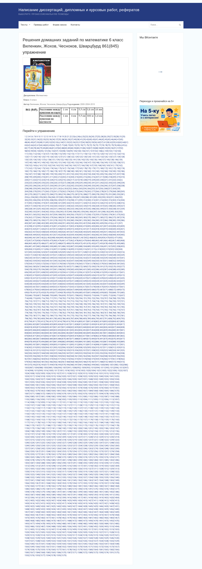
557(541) (121, 258)
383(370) (87, 217)
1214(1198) (40, 434)
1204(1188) (30, 431)
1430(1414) (30, 503)
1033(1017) (30, 376)
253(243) (79, 186)
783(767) (104, 313)
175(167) (62, 168)
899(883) (70, 342)
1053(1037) (51, 382)
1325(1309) (72, 469)
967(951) (29, 359)
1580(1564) (93, 550)
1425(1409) (72, 500)
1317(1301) (83, 466)
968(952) (37, 359)
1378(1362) (51, 486)
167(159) (93, 165)
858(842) (29, 333)
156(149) (104, 162)
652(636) (112, 281)
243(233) (112, 183)
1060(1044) (30, 385)
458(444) (112, 235)
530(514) (104, 252)
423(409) (121, 226)
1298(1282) (72, 460)
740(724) (45, 304)
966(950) (121, 356)
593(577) (121, 266)
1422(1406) (40, 500)
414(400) (45, 226)
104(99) (69, 151)
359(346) (85, 212)
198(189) (45, 174)
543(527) (104, 255)
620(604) (45, 275)
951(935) (96, 353)
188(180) (70, 171)
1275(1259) (30, 454)
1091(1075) (72, 394)
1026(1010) (51, 373)
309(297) (62, 200)
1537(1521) (114, 535)
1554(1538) (104, 541)
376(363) (29, 217)
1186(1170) (30, 425)
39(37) (71, 139)
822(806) (29, 324)
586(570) (62, 266)
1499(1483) (93, 524)
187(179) (62, 171)
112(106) (37, 154)
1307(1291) (72, 463)
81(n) (124, 145)
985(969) (79, 362)
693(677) (54, 292)
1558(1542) (51, 544)
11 (42, 136)
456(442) (96, 235)
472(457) (29, 240)
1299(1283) (83, 460)
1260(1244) (61, 448)
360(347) (93, 212)
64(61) (125, 142)
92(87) (89, 148)
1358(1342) (40, 480)
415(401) (54, 226)
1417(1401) (83, 498)
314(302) (104, 200)
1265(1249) (114, 448)
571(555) (37, 264)
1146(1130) (83, 411)
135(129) (29, 160)
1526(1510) (93, 532)
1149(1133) (114, 411)
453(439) (70, 235)
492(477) (96, 243)
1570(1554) (83, 547)
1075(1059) (93, 388)
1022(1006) (112, 370)
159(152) (29, 165)
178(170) (87, 168)
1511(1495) (30, 529)
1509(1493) (104, 526)
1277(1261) (40, 454)
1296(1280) (51, 460)
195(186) (121, 171)
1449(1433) (40, 509)
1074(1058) (83, 388)
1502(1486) (30, 526)
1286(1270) (40, 457)
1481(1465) (93, 518)
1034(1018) (40, 376)
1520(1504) (30, 532)
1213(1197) (30, 434)
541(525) (87, 255)
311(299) (79, 200)
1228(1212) (93, 437)
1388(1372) (61, 489)
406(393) (79, 223)
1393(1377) (114, 489)
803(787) (70, 318)
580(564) (112, 264)
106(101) (86, 151)
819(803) (104, 321)
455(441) (87, 235)
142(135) (85, 160)
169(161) (110, 165)
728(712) (45, 301)
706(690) (62, 295)
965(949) (112, 356)
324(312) (87, 203)
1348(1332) (30, 477)
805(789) (87, 318)
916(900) (112, 344)
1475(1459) (30, 518)
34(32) (40, 139)
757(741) (87, 307)
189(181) (79, 171)
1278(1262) (51, 454)
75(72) (89, 145)
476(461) (62, 240)
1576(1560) (51, 550)
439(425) (54, 232)
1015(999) (38, 370)
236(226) (54, 183)
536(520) (45, 255)
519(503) (110, 249)
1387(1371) (51, 489)
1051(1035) (30, 382)
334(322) (70, 206)
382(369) (79, 217)
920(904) (45, 347)
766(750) (62, 310)
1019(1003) (80, 370)
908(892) (45, 344)
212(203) (62, 177)
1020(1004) (91, 370)
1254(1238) (83, 446)
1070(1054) (40, 388)
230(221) (104, 180)
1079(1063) (40, 391)
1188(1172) (51, 425)
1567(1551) (51, 547)
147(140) (29, 162)
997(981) (79, 365)
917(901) (121, 344)
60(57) (100, 142)
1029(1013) (83, 373)
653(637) (121, 281)
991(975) (29, 365)
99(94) (34, 151)
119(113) (96, 154)
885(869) (54, 339)
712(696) (112, 295)
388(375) (29, 220)
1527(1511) (104, 532)
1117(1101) (61, 402)
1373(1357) (104, 483)
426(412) (45, 229)
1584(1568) (40, 552)
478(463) (79, 240)
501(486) (62, 246)
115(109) (62, 154)
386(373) (112, 217)
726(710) (29, 301)
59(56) (94, 142)
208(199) (29, 177)
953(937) (112, 353)
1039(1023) (93, 376)
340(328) (29, 209)
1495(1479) (51, 524)
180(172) (104, 168)
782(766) (96, 313)
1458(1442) (40, 512)
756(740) (79, 307)
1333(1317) (61, 472)
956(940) (37, 356)
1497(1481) (72, 524)
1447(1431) (114, 506)
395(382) (87, 220)
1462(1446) (83, 512)
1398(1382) (72, 492)
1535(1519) (93, 535)
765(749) (54, 310)
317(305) (29, 203)
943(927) (37, 353)
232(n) (120, 180)
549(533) (54, 258)
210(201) (45, 177)
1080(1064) (51, 391)
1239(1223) (114, 440)
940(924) (112, 350)
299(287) (77, 197)
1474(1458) (114, 515)
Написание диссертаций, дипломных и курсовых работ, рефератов (79, 10)
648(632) (79, 281)
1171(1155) (61, 420)
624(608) (79, 275)
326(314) (104, 203)
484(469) (29, 243)
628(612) (112, 275)
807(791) (104, 318)
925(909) (87, 347)
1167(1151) (114, 417)
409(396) (104, 223)
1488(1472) (72, 521)
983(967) (62, 362)
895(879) (37, 342)
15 (52, 136)
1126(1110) (61, 405)
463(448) (52, 238)
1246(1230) (93, 443)
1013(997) (123, 368)
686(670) (96, 290)
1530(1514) (40, 535)
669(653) (54, 287)
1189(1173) (61, 425)
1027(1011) (61, 373)
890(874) (96, 339)
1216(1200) (61, 434)
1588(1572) (83, 552)
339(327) (121, 206)
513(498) (62, 249)
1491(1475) (104, 521)
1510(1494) (114, 526)
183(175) (29, 171)
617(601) (121, 272)
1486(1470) (51, 521)
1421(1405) (30, 500)
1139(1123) (104, 408)
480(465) (96, 240)
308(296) (54, 200)
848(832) (45, 330)
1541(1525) (61, 538)
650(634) (96, 281)
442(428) (79, 232)
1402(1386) (114, 492)
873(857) (54, 336)
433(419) (104, 229)
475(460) (54, 240)
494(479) (112, 243)
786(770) (29, 316)
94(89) (102, 148)
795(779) (104, 316)
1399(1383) (83, 492)
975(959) (96, 359)
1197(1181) (51, 428)
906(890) (29, 344)
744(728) (79, 304)
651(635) (104, 281)
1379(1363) (61, 486)
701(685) (121, 292)
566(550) (96, 261)
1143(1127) (51, 411)
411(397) (119, 223)
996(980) (70, 365)
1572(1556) (104, 547)
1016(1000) (49, 370)
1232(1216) (40, 440)
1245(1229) (83, 443)
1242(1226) (51, 443)
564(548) (79, 261)
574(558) (62, 264)
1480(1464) (83, 518)
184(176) (37, 171)
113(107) (45, 154)
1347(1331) (114, 474)
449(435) (37, 235)
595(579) (37, 269)
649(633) (87, 281)
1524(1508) (72, 532)
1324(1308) (61, 469)
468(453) (93, 238)
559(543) (37, 261)
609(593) (54, 272)
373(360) (104, 214)
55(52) (70, 142)
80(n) (119, 145)
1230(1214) (114, 437)
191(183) (96, 171)
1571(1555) (93, 547)
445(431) (104, 232)
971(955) (62, 359)
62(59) (113, 142)
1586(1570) (61, 552)
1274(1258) (114, 451)
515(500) (79, 249)
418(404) (79, 226)
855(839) (104, 330)
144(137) (102, 160)
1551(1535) (72, 541)
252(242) (70, 186)
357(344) (68, 212)
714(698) (29, 298)
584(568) (45, 266)
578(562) (96, 264)
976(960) (104, 359)
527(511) (79, 252)
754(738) (62, 307)
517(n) (94, 249)
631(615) (37, 278)
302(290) (102, 197)
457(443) (104, 235)
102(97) (55, 151)
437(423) (37, 232)
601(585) (87, 269)
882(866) (29, 339)
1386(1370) (40, 489)
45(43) (108, 139)
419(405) (87, 226)
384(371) (96, 217)
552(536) (79, 258)
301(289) (93, 197)
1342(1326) (61, 474)
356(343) (60, 212)
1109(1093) (72, 399)
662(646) (96, 284)
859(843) (37, 333)
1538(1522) (30, 538)
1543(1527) (83, 538)
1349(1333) (40, 477)
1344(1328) (83, 474)
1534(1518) (83, 535)
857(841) (121, 330)
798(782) (29, 318)
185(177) (45, 171)
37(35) (58, 139)
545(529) (121, 255)
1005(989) (48, 368)
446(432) (112, 232)
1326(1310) (83, 469)
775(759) (37, 313)
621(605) (54, 275)
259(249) (37, 188)
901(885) (87, 342)
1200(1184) (83, 428)
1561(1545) (83, 544)
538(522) (62, 255)
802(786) (62, 318)
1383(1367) (104, 486)
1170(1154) (51, 420)
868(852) (112, 333)
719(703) (70, 298)
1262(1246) (83, 448)
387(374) (121, 217)
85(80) (46, 148)
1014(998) (29, 370)
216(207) (96, 177)
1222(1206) (30, 437)
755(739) (70, 307)
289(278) (96, 194)
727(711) (37, 301)
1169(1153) (40, 420)
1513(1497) (51, 529)
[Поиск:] (166, 25)
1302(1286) (114, 460)
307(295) (45, 200)
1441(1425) (51, 506)
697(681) (87, 292)
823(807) (37, 324)
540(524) (79, 255)
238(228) (70, 183)
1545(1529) (104, 538)
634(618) (62, 278)
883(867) (37, 339)
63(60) (119, 142)
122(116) (121, 154)
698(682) (96, 292)
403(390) (54, 223)
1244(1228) (72, 443)
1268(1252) (51, 451)
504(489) (87, 246)
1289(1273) (72, 457)
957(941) (45, 356)
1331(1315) (40, 472)
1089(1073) (51, 394)
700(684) (112, 292)
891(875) (104, 339)
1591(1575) (114, 552)
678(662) (29, 290)
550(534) (62, 258)
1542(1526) (72, 538)
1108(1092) (61, 399)
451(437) (54, 235)
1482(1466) (104, 518)
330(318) (37, 206)
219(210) (121, 177)
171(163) (29, 168)
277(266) (96, 191)
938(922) (96, 350)
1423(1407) (51, 500)
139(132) (60, 160)
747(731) (104, 304)
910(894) (62, 344)
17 (57, 136)
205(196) (104, 174)
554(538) (96, 258)
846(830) (37, 330)
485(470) (37, 243)
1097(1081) (40, 396)
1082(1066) (72, 391)
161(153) (43, 165)
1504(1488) (51, 526)
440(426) (62, 232)
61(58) (107, 142)
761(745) (121, 307)
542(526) (96, 255)
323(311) (79, 203)
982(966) (54, 362)
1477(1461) (51, 518)
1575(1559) (40, 550)
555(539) (104, 258)
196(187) (29, 174)
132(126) (104, 157)
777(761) (54, 313)
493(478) (104, 243)
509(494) (29, 249)
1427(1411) (93, 500)
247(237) (45, 186)
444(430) (96, 232)
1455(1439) (104, 509)
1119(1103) (83, 402)
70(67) (58, 145)
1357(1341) (30, 480)
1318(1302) (93, 466)
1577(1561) (61, 550)
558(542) (29, 261)
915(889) (104, 344)
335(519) (87, 206)
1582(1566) (114, 550)
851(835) (70, 330)
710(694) (96, 295)
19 (63, 136)
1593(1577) (40, 555)
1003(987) (29, 368)
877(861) (87, 336)
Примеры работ (41, 25)
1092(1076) (83, 394)
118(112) (87, 154)
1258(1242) (40, 448)
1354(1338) (93, 477)
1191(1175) (83, 425)
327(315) (112, 203)
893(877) (121, 339)
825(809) (54, 324)
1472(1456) (93, 515)
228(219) (87, 180)
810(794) (29, 321)
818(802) (96, 321)
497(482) (37, 246)
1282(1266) (93, 454)
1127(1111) (72, 405)
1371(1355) (83, 483)
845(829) (29, 330)
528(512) (87, 252)
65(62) (27, 145)
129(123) (79, 157)
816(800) (79, 321)
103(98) (62, 151)
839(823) (79, 327)
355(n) (53, 212)
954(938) (121, 353)
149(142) (45, 162)
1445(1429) (93, 506)
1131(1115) (114, 405)
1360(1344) (61, 480)
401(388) (37, 223)
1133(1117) (40, 408)
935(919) (70, 350)
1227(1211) (83, 437)
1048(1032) (93, 379)
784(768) (112, 313)
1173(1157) (83, 420)
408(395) (96, 223)
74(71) (83, 145)
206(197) (112, 174)
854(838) (96, 330)
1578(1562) (72, 550)
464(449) (60, 238)
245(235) (29, 186)
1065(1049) (83, 385)
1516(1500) (83, 529)
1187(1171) (40, 425)
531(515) (112, 252)
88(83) (64, 148)
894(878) (29, 342)
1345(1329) (93, 474)
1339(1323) (30, 474)
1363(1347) (93, 480)
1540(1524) (51, 538)
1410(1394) (104, 495)
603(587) (104, 269)
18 (60, 136)
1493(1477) (30, 524)
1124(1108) (40, 405)
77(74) (102, 145)
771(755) (104, 310)
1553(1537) (93, 541)
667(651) (37, 287)
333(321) (62, 206)
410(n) (111, 223)
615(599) (104, 272)
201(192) (70, 174)
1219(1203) (93, 434)
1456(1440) (114, 509)
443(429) (87, 232)
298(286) (68, 197)
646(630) (62, 281)
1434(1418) (72, 503)
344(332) (62, 209)
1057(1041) (93, 382)
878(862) (96, 336)
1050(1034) (114, 379)
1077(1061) (114, 388)
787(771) (37, 316)
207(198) (121, 174)
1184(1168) (104, 422)
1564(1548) (114, 544)
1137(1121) (83, 408)
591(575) (104, 266)
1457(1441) (30, 512)
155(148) (96, 162)
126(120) (54, 157)
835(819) (37, 327)
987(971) (96, 362)
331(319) (45, 206)
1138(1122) (93, 408)
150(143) (54, 162)
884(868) (45, 339)
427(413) (54, 229)
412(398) (29, 226)
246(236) (37, 186)
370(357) (79, 214)
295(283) (43, 197)
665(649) (121, 284)
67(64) (40, 145)
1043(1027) (40, 379)
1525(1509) (83, 532)
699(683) (104, 292)
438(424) (45, 232)
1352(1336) (72, 477)
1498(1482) (83, 524)
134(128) (121, 157)
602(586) (96, 269)
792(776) (79, 316)
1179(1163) (51, 422)
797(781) (121, 316)
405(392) (70, 223)
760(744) (112, 307)
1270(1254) (72, 451)
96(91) (114, 148)
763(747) (37, 310)
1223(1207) (40, 437)
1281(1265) (83, 454)
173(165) (45, 168)
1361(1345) (72, 480)
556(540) (112, 258)
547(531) (37, 258)
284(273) (54, 194)
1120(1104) (93, 402)
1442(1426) (61, 506)
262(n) (61, 188)
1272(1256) (93, 451)
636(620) (79, 278)
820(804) (112, 321)
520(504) (119, 249)
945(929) (54, 353)
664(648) (112, 284)
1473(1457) (104, 515)
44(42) (102, 139)
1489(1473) (83, 521)
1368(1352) (51, 483)
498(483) (45, 246)
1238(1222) (104, 440)
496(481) (29, 246)
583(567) (37, 266)
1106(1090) (40, 399)
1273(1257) (104, 451)
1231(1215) (30, 440)
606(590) (29, 272)
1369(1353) (61, 483)
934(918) (62, 350)
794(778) (96, 316)
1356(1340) (114, 477)
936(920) (79, 350)
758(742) (96, 307)
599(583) (70, 269)
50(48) (40, 142)
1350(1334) (51, 477)
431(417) (87, 229)
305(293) (29, 200)
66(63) (34, 145)
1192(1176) (93, 425)
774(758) (29, 313)
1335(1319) (83, 472)
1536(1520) (104, 535)
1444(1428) (83, 506)
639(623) (104, 278)
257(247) (112, 186)
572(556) (45, 264)
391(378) (54, 220)
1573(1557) (114, 547)
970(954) (54, 359)
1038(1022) (83, 376)
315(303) (112, 200)
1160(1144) (40, 417)
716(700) (45, 298)
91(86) (83, 148)
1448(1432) (30, 509)
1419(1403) (104, 498)
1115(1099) (40, 402)
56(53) (76, 142)
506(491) (104, 246)
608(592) (45, 272)
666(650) (29, 287)
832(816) (112, 324)
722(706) (96, 298)
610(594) (62, 272)
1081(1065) (61, 391)
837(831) (62, 327)
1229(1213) (104, 437)
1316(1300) (72, 466)
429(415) (70, 229)
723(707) (104, 298)
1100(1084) (72, 396)
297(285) (60, 197)
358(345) (77, 212)
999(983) (96, 365)
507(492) (112, 246)
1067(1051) (104, 385)
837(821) (54, 327)
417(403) (70, 226)
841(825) (96, 327)
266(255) (91, 188)
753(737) (54, 307)
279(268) (112, 191)
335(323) (79, 206)
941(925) (121, 350)
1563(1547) (104, 544)
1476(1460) (40, 518)
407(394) (87, 223)
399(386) (121, 220)
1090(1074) (61, 394)
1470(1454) (72, 515)
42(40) (89, 139)
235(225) (45, 183)
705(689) (54, 295)
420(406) (96, 226)
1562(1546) (93, 544)
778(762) (62, 313)
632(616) (45, 278)
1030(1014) (93, 373)
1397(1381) (61, 492)
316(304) (121, 200)
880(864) (112, 336)
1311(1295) (114, 463)
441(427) (70, 232)
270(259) (37, 191)
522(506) (37, 252)
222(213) (37, 180)
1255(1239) (93, 446)
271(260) (45, 191)
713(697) (121, 295)
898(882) (62, 342)
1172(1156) (72, 420)
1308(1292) (83, 463)
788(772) (45, 316)
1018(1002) (70, 370)
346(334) (79, 209)
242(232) (104, 183)
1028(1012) (72, 373)
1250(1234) (40, 446)
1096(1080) (30, 396)
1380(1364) (72, 486)
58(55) (88, 142)
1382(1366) (93, 486)
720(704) (79, 298)
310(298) (70, 200)
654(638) (29, 284)
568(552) (112, 261)
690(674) (29, 292)
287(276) (79, 194)
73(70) (77, 145)
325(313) (96, 203)
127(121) (62, 157)
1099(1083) (61, 396)
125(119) (45, 157)
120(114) (104, 154)
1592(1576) (30, 555)
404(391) (62, 223)
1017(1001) (59, 370)
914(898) (96, 344)
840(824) (87, 327)
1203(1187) (114, 428)
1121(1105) (104, 402)
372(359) (96, 214)
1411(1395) (114, 495)
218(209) (112, 177)
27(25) (97, 136)
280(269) (121, 191)
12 (44, 136)
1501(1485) (114, 524)
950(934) (87, 353)
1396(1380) (51, 492)
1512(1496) (40, 529)
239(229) (79, 183)
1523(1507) (61, 532)
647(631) (70, 281)
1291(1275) (93, 457)
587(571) (70, 266)
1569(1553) (72, 547)
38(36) (64, 139)
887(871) (70, 339)
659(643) (70, 284)
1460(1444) (61, 512)
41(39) (83, 139)
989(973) (112, 362)
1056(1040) (83, 382)
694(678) (62, 292)
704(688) (45, 295)
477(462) (70, 240)
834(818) (29, 327)
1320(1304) (114, 466)
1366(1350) (30, 483)
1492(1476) (114, 521)
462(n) (44, 238)
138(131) (52, 160)
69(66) (52, 145)
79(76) (114, 145)
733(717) (87, 301)
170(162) (119, 165)
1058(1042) (104, 382)
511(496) (45, 249)
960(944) (70, 356)
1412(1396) (30, 498)
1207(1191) (61, 431)
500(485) (54, 246)
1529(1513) (30, 535)
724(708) (112, 298)
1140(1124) (114, 408)
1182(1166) (83, 422)
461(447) (37, 238)
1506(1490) (72, 526)
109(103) (109, 151)
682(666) (62, 290)
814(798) (62, 321)
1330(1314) (30, 472)
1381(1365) (83, 486)
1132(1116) (30, 408)
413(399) (37, 226)
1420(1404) (114, 498)
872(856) (45, 336)
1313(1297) (40, 466)
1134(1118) (51, 408)
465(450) (68, 238)
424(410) (29, 229)
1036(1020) (61, 376)
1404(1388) (40, 495)
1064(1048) (72, 385)
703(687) (37, 295)
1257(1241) (30, 448)
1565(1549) (30, 547)
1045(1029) (61, 379)
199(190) (54, 174)
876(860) (79, 336)
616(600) (112, 272)
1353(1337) (83, 477)
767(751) (70, 310)
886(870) (62, 339)
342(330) (45, 209)
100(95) (40, 151)
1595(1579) (61, 555)
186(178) (54, 171)
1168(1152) (30, 420)
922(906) (62, 347)
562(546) (62, 261)
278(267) (104, 191)
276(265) (87, 191)
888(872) (79, 339)
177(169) (79, 168)
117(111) (79, 154)
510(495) (37, 249)
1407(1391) (72, 495)
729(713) (54, 301)
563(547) (70, 261)
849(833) (54, 330)
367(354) (54, 214)
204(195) (96, 174)
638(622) (96, 278)
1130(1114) (104, 405)
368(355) (62, 214)
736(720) (112, 301)
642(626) (29, 281)
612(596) (79, 272)
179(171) (96, 168)
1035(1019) (51, 376)
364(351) (29, 214)
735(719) (104, 301)
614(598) (96, 272)
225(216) (62, 180)
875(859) (70, 336)
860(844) (45, 333)
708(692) (79, 295)
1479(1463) (72, 518)
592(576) (112, 266)
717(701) (54, 298)
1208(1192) (72, 431)
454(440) (79, 235)
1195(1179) (30, 428)
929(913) (121, 347)
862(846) (62, 333)
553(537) (87, 258)
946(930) (62, 353)
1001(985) (114, 365)
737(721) (121, 301)
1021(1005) (101, 370)
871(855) (37, 336)
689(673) (121, 290)
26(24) (91, 136)
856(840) (112, 330)
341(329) (37, 209)
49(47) (34, 142)
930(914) (29, 350)
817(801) (87, 321)
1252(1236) (61, 446)
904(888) (112, 342)
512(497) (54, 249)
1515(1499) (72, 529)
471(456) (119, 238)
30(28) (116, 136)
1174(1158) (93, 420)
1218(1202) (83, 434)
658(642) (62, 284)
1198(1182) (61, 428)
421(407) (104, 226)
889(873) (87, 339)
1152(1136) (51, 414)
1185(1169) (114, 422)
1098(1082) (51, 396)
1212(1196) (114, 431)
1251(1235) (51, 446)
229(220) (96, 180)
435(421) (121, 229)
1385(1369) (30, 489)
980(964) (37, 362)
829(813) (87, 324)
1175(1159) (104, 420)
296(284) (52, 197)
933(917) (54, 350)
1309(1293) (93, 463)
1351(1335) (61, 477)
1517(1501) (93, 529)
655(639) (37, 284)
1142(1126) (40, 411)
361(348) (102, 212)
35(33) (46, 139)
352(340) (29, 212)
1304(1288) (40, 463)
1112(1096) (104, 399)
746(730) (96, 304)
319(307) (45, 203)
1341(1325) (51, 474)
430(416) (79, 229)
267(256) (100, 188)
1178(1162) (40, 422)
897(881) (54, 342)
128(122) (70, 157)
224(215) (54, 180)
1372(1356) (93, 483)
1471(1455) (83, 515)
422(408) (112, 226)
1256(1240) (104, 446)
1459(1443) (51, 512)
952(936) (104, 353)
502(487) (70, 246)
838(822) (70, 327)
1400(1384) (93, 492)
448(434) (29, 235)
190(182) (87, 171)
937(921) (87, 350)
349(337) (104, 209)
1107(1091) (51, 399)
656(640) (45, 284)
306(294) (37, 200)
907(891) (37, 344)
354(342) (45, 212)
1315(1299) (61, 466)
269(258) (29, 191)
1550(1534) (61, 541)
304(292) (119, 197)
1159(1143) (30, 417)
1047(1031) (83, 379)
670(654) (62, 287)
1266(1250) (30, 451)
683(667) (70, 290)
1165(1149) (93, 417)
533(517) (29, 255)
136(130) (37, 160)
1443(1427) (72, 506)
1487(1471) (61, 521)
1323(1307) (51, 469)
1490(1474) (93, 521)
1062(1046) (51, 385)
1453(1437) (83, 509)
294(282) (35, 197)
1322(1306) (40, 469)
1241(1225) (40, 443)
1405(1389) (51, 495)
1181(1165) (72, 422)
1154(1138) (72, 414)
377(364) (37, 217)
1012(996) (114, 368)
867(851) (104, 333)
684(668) (79, 290)
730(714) (62, 301)
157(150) (112, 162)
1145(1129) (72, 411)
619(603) (37, 275)
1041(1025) (114, 376)
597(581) (54, 269)
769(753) (87, 310)
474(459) (45, 240)
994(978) (54, 365)
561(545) (54, 261)
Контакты (75, 25)
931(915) (37, 350)
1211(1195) (104, 431)
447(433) (121, 232)
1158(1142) (114, 414)
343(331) (54, 209)
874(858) (62, 336)
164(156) (68, 165)
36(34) (52, 139)
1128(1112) (83, 405)
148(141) (37, 162)
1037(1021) (72, 376)
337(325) (104, 206)
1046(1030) (72, 379)
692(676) (45, 292)
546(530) (29, 258)
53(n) (58, 142)
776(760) (45, 313)
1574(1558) (30, 550)
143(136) (93, 160)
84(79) (40, 148)
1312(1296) (30, 466)
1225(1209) (61, 437)
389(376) (37, 220)
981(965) (45, 362)
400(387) (29, 223)
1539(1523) (40, 538)
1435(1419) (83, 503)
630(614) (29, 278)
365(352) (37, 214)
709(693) (87, 295)
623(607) (70, 275)
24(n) (79, 136)
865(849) (87, 333)
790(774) (62, 316)
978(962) (121, 359)
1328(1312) (104, 469)
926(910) (96, 347)
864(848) (79, 333)
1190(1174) (72, 425)
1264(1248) (104, 448)
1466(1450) (30, 515)
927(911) (104, 347)
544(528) (112, 255)
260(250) (45, 188)
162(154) (52, 165)
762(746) (29, 310)
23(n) (74, 136)
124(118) (37, 157)
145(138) (110, 160)
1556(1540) (30, 544)
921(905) (54, 347)
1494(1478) (40, 524)
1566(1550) (40, 547)
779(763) (70, 313)
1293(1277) (114, 457)
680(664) (45, 290)
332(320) (54, 206)
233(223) (29, 183)
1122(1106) (114, 402)
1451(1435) (61, 509)
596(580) (45, 269)
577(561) (87, 264)
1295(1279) (40, 460)
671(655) (70, 287)
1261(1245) (72, 448)
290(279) (104, 194)
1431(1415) (40, 503)
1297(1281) (61, 460)
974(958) (87, 359)
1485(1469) (40, 521)
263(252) (68, 188)
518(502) (102, 249)
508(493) (121, 246)
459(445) (121, 235)
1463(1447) (93, 512)
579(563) (104, 264)
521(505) (29, 252)
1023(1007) (123, 370)
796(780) (112, 316)
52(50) (52, 142)
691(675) (37, 292)
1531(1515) (51, 535)
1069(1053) (30, 388)
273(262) (62, 191)
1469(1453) (61, 515)
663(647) (104, 284)
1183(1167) (93, 422)
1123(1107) (30, 405)
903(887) (104, 342)
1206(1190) (51, 431)
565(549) (87, 261)
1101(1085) (83, 396)
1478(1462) (61, 518)
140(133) (68, 160)
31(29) (122, 136)
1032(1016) (114, 373)
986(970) (87, 362)
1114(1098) (30, 402)
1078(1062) (30, 391)
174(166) (54, 168)
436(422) (29, 232)
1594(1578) (51, 555)
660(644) (79, 284)
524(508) (54, 252)
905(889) (121, 342)
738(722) (29, 304)
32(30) (27, 139)
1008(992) (76, 368)
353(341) (37, 212)
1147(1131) (93, 411)
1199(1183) (72, 428)
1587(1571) (72, 552)
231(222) (112, 180)
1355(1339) (104, 477)
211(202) (54, 177)
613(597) (87, 272)
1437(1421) (104, 503)
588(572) (79, 266)
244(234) (121, 183)
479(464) (87, 240)
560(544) (45, 261)
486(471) (45, 243)
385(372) (104, 217)
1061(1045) (40, 385)
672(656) (79, 287)
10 (39, 136)
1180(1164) (61, 422)
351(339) (121, 209)
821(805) (121, 321)
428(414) (62, 229)
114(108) (54, 154)
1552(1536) (83, 541)
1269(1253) (61, 451)
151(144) (62, 162)
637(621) (87, 278)
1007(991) (67, 368)
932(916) (45, 350)
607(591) (37, 272)
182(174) (121, 168)
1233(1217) (51, 440)
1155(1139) (83, 414)
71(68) (64, 145)
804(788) (79, 318)
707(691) (70, 295)
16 (55, 136)
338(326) (112, 206)
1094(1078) (104, 394)
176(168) (70, 168)
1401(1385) (104, 492)
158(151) (121, 162)
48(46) (27, 142)
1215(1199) (51, 434)
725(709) (121, 298)
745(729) (87, 304)
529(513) (96, 252)
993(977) (45, 365)
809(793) (121, 318)
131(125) (96, 157)
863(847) (70, 333)
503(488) (79, 246)
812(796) (45, 321)
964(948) (104, 356)
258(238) (121, 186)
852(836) (79, 330)
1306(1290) (61, 463)
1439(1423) (30, 506)
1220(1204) (104, 434)
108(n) (101, 151)
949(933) (79, 353)
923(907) (70, 347)
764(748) (45, 310)
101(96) (47, 151)
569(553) (121, 261)
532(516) (121, 252)
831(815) (104, 324)
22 (71, 136)
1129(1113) (93, 405)
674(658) (96, 287)
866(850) (96, 333)
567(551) (104, 261)
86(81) (52, 148)
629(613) (121, 275)
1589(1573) (93, 552)
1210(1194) (93, 431)
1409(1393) (93, 495)
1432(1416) (51, 503)
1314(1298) (51, 466)
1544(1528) (93, 538)
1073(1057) (72, 388)
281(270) (29, 194)
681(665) (54, 290)
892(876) (112, 339)
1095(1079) (114, 394)
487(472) (54, 243)
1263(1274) (93, 448)
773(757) (121, 310)
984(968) (70, 362)
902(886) (96, 342)
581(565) (121, 264)
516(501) (87, 249)
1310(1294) (104, 463)
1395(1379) (40, 492)
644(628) (45, 281)
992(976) (37, 365)
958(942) (54, 356)
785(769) (121, 313)
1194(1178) (114, 425)
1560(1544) (72, 544)
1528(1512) (114, 532)
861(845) (54, 333)
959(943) (62, 356)
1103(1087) (104, 396)
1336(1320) (93, 472)
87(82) (58, 148)
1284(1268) (114, 454)
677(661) (121, 287)
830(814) (96, 324)
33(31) (34, 139)
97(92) (120, 148)
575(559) (70, 264)
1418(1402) (93, 498)
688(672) (112, 290)
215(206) (87, 177)
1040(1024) (104, 376)
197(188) (37, 174)
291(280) (112, 194)
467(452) (85, 238)
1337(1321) (104, 472)
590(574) (96, 266)
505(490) (96, 246)
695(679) (70, 292)
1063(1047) (61, 385)
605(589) (121, 269)
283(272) (45, 194)
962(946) (87, 356)
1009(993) (86, 368)
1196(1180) (40, 428)
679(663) (37, 290)
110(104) (117, 151)
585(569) (54, 266)
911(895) (70, 344)
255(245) (96, 186)
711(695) (104, 295)
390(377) (45, 220)
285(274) (62, 194)
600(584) (79, 269)
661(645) (87, 284)
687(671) (104, 290)
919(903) (37, 347)
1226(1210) (72, 437)
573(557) (54, 264)
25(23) (85, 136)
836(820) (45, 327)
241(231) (96, 183)
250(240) (54, 186)
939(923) (104, 350)
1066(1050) (93, 385)
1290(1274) (83, 457)
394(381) (79, 220)
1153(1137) (61, 414)
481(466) (104, 240)
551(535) (70, 258)
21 (68, 136)
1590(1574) (104, 552)
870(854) (29, 336)
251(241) (62, 186)
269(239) (116, 188)
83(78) (34, 148)
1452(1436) (72, 509)
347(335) (87, 209)
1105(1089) (30, 399)
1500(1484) (104, 524)
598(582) (62, 269)
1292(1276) (104, 457)
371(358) (87, 214)
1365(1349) (114, 480)
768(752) (79, 310)
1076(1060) (104, 388)
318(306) (37, 203)
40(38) (77, 139)
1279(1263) (61, 454)
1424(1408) (61, 500)
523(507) (45, 252)
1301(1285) (104, 460)
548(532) (45, 258)
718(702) (62, 298)
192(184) (104, 171)
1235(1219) (72, 440)
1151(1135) (40, 414)
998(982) (87, 365)
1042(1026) (30, 379)
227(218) (79, 180)
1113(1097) (114, 399)
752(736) (45, 307)
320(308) (54, 203)
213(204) (70, 177)
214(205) (79, 177)
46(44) (114, 139)
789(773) (54, 316)
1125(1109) (51, 405)
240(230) (87, 183)
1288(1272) (61, 457)
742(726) (62, 304)
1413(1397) (40, 498)
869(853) (121, 333)
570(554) (29, 264)
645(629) (54, 281)
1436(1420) (93, 503)
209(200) (37, 177)
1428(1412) (104, 500)
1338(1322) (114, 472)
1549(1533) (51, 541)
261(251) (54, 188)
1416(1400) (72, 498)
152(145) (70, 162)
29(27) (110, 136)
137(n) (44, 160)
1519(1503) (114, 529)
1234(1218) (61, 440)
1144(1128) (61, 411)
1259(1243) (51, 448)
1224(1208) (51, 437)
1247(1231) (104, 443)
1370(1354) (72, 483)
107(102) (94, 151)
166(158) (85, 165)
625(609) (87, 275)
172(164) (37, 168)
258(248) (29, 188)
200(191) (62, 174)
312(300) (87, 200)
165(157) (77, 165)
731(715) (70, 301)
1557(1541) (40, 544)
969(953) (45, 359)
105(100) (77, 151)
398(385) (112, 220)
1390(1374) (83, 489)
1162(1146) (61, 417)
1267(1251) (40, 451)
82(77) (27, 148)
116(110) (70, 154)
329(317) (29, 206)
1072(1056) (61, 388)
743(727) (70, 304)
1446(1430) (104, 506)
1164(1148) (83, 417)
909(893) (54, 344)
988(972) (104, 362)
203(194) (87, 174)
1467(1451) (40, 515)
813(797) (54, 321)
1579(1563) (83, 550)
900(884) (79, 342)
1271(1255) (83, 451)
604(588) (112, 269)
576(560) (79, 264)
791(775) (70, 316)
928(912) (112, 347)
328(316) (121, 203)
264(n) (75, 188)
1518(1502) (104, 529)
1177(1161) (30, 422)
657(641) (54, 284)
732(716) (79, 301)
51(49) (46, 142)
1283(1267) (104, 454)
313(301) (96, 200)
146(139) (119, 160)
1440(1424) (40, 506)
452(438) (62, 235)
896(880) (45, 342)
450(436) (45, 235)
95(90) (108, 148)
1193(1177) (104, 425)
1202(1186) (104, 428)
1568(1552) (61, 547)
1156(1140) (93, 414)
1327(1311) (93, 469)
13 (47, 136)
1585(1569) (51, 552)
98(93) (27, 151)
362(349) (110, 212)
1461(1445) (72, 512)
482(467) (112, 240)
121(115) (112, 154)
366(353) (45, 214)
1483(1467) (114, 518)
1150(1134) (30, 414)
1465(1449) (114, 512)
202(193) (79, 174)
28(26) (104, 136)
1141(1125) (30, 411)
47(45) (120, 139)
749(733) (121, 304)
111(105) (29, 154)
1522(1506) (51, 532)
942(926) (29, 353)
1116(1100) (51, 402)
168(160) (102, 165)
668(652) (45, 287)
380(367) (62, 217)
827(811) (70, 324)
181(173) (112, 168)
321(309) (62, 203)
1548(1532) (40, 541)
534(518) (37, 255)
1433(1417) (61, 503)
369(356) (70, 214)
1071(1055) (51, 388)
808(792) (112, 318)
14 (50, 136)
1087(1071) (30, 394)
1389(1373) (72, 489)
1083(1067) (83, 391)
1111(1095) (93, 399)
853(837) (87, 330)
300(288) (85, 197)
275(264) (79, 191)
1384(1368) (114, 486)
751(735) (37, 307)
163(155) (60, 165)
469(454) (102, 238)
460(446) (29, 238)
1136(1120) (72, 408)
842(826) (104, 327)
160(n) (36, 165)
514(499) (70, 249)
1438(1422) (114, 503)
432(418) (96, 229)
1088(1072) (40, 394)
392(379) (62, 220)
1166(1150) (104, 417)
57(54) (82, 142)
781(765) (87, 313)
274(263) (70, 191)
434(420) (112, 229)
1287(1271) (51, 457)
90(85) (77, 148)
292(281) (121, 194)
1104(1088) (114, 396)
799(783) (37, 318)
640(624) (112, 278)
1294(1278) (30, 460)
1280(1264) (72, 454)
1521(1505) (40, 532)
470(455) (110, 238)
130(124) (87, 157)
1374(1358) (114, 483)
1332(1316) (51, 472)
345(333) (70, 209)
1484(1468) (30, 521)
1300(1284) (93, 460)
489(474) (70, 243)
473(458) (37, 240)
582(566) (29, 266)
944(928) (45, 353)
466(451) (77, 238)
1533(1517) (72, 535)
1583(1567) (30, 552)
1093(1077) (93, 394)
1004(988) (38, 368)
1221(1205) (114, 434)
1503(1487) (40, 526)
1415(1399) (61, 498)
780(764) (79, 313)
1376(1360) (30, 486)
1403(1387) (30, 495)
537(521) (54, 255)
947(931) (70, 353)
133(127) (112, 157)
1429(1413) (114, 500)
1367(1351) (40, 483)
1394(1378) (30, 492)
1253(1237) (72, 446)
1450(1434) (51, 509)
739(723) (37, 304)
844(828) (121, 327)
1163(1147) (72, 417)
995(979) (62, 365)
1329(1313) (114, 469)
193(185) (112, 171)
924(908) (79, 347)
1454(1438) (93, 509)
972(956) (70, 359)
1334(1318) (72, 472)
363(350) (119, 212)
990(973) (121, 362)
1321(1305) (30, 469)
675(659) (104, 287)
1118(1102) (72, 402)
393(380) (70, 220)
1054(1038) (61, 382)
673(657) (87, 287)
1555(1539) (114, 541)
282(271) (37, 194)
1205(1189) (40, 431)
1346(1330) (104, 474)
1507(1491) (83, 526)
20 (65, 136)
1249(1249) (30, 446)
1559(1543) (61, 544)
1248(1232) (114, 443)
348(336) (96, 209)
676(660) (112, 287)
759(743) (104, 307)
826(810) (62, 324)
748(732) (112, 304)
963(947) (96, 356)
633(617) (54, 278)
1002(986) (123, 365)
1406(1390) (61, 495)
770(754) (96, 310)
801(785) (54, 318)
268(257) (108, 188)
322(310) (70, 203)
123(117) (29, 157)
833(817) (121, 324)
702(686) (29, 295)
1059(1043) (114, 382)
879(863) (104, 336)
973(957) (79, 359)
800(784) (45, 318)
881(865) (121, 336)
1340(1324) (40, 474)
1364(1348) (104, 480)
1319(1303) (104, 466)
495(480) (121, 243)
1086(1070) (114, 391)
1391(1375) (93, 489)
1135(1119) (61, 408)
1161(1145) (51, 417)
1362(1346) (83, 480)
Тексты (24, 25)
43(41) (95, 139)
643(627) (37, 281)
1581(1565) (104, 550)
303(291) (110, 197)
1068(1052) (114, 385)
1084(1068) (93, 391)
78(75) (108, 145)
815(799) (70, 321)
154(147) (87, 162)
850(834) (62, 330)
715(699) (37, 298)
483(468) (121, 240)
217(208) (104, 177)
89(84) (71, 148)
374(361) (112, 214)
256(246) (104, 186)
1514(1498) (61, 529)
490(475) (79, 243)
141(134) (77, 160)
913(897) (87, 344)
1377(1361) (40, 486)
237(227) (62, 183)
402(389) (45, 223)
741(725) (54, 304)
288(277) (87, 194)
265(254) (83, 188)
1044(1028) (51, 379)
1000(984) (104, 365)
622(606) (62, 275)
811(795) (37, 321)
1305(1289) (51, 463)
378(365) (45, 217)
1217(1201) (72, 434)
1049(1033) (104, 379)
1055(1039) (72, 382)
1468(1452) (51, 515)
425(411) (37, 229)
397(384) (104, 220)
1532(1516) (61, 535)
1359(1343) (51, 480)
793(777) (87, 316)
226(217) (70, 180)
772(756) (112, 310)
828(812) (79, 324)
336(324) (96, 206)
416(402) (62, 226)
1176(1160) (114, 420)
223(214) (45, 180)
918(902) (29, 347)
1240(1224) (30, 443)
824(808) (45, 324)
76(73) (95, 145)
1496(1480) (61, 524)
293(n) (27, 197)
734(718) (96, 301)
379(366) (54, 217)
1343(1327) (72, 474)
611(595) (70, 272)
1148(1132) (104, 411)
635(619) (70, 278)
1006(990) (57, 368)
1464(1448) (104, 512)
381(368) (70, 217)
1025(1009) (40, 373)
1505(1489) (61, 526)
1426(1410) (83, 500)
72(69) (71, 145)
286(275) (70, 194)
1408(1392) (83, 495)
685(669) (87, 290)
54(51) (63, 142)
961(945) (79, 356)
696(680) (79, 292)
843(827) (112, 327)
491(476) (87, 243)
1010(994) (95, 368)
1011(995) (105, 368)
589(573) (87, 266)
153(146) (79, 162)
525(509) (62, 252)
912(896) (79, 344)
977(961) (112, 359)
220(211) (29, 180)
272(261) (54, 191)
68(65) (46, 145)
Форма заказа (60, 25)
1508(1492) (93, 526)
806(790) (96, 318)
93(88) (95, 148)
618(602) (29, 275)
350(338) (112, 209)
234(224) (37, 183)
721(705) (87, 298)
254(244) (87, 186)
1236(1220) (83, 440)
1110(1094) (83, 399)
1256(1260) (114, 446)
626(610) (96, 275)
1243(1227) (61, 443)
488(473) (62, 243)
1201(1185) (93, 428)
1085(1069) (104, 391)
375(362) (121, 214)
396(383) (96, 220)
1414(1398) (51, 498)
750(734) (29, 307)
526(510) (70, 252)
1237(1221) (93, 440)
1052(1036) (40, 382)
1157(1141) (104, 414)
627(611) (104, 275)
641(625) (121, 278)
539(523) (70, 255)
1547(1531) (30, 541)
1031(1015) (104, 373)
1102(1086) (93, 396)
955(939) (29, 356)
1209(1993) (83, 431)
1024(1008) (30, 373)
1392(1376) (104, 489)
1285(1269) (30, 457)
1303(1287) (30, 463)
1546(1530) (114, 538)
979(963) (29, 362)
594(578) (29, 269)
